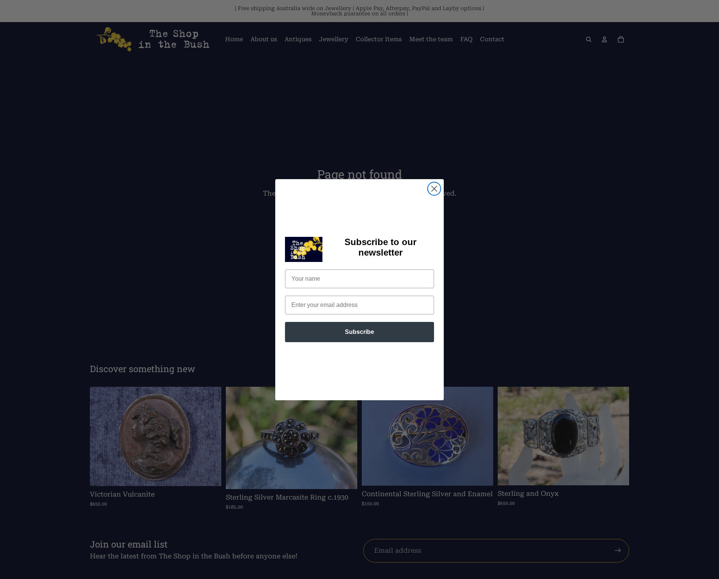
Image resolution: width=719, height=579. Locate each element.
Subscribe (359, 332)
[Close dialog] (434, 188)
